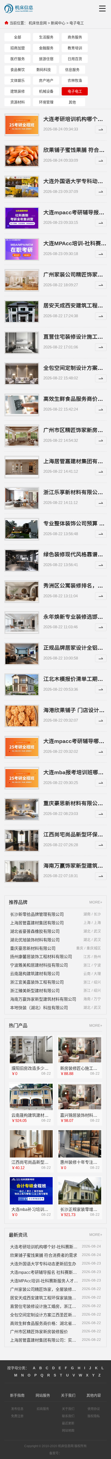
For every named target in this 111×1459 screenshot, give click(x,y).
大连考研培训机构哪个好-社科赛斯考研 (44, 1246)
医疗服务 (17, 59)
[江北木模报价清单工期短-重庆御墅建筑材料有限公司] (21, 684)
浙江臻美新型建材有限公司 (35, 990)
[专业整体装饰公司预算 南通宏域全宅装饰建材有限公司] (21, 529)
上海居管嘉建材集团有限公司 (37, 922)
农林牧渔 (75, 80)
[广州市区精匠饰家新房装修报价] (21, 436)
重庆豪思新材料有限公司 (33, 948)
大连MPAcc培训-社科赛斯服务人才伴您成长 (44, 1280)
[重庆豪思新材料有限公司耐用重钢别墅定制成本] (21, 809)
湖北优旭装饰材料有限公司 (35, 940)
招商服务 (43, 1409)
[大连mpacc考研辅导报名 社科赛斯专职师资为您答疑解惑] (21, 218)
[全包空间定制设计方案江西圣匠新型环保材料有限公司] (21, 373)
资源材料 (17, 102)
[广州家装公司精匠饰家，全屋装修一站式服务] (21, 280)
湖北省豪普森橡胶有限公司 (35, 931)
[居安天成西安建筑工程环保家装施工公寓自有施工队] (21, 311)
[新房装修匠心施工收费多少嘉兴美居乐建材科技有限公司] (79, 1050)
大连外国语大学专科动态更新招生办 (43, 1263)
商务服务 (75, 37)
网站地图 (68, 1430)
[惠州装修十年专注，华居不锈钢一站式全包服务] (79, 1144)
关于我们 (68, 1409)
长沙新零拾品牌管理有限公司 (37, 914)
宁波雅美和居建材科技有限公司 (39, 965)
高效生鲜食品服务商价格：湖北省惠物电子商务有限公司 (44, 1323)
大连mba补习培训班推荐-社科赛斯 (42, 1209)
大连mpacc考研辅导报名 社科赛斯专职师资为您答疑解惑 (44, 1272)
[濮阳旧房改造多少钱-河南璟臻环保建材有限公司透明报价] (31, 1050)
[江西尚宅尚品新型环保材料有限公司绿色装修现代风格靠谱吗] (21, 840)
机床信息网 (38, 23)
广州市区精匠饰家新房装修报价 (39, 1331)
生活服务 (46, 37)
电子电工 (76, 23)
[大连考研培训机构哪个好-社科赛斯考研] (21, 125)
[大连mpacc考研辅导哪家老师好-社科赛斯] (21, 747)
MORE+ (95, 902)
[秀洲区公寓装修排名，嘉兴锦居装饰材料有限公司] (21, 591)
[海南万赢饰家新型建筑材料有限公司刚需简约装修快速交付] (21, 871)
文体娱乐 (17, 80)
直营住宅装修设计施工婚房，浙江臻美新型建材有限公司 (44, 1306)
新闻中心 (58, 23)
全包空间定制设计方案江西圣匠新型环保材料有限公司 (44, 1315)
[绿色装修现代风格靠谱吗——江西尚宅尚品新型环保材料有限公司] (21, 560)
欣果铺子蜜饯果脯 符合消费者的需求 (43, 1255)
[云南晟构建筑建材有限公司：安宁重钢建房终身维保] (31, 1097)
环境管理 (46, 102)
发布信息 (17, 1409)
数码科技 (43, 70)
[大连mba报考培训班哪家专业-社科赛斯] (21, 778)
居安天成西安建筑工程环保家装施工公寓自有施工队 (44, 1297)
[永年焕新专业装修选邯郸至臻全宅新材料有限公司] (21, 622)
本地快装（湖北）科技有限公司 (39, 1007)
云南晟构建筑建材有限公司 (35, 973)
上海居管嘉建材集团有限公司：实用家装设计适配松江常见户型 (44, 1340)
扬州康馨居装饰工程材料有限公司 (41, 956)
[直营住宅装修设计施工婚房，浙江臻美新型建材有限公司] (21, 342)
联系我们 (68, 1416)
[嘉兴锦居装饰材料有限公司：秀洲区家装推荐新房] (79, 1097)
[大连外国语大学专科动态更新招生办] (21, 187)
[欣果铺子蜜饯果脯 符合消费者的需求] (21, 156)
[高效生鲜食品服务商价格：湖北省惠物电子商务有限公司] (21, 405)
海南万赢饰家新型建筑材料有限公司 (43, 999)
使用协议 (94, 1409)
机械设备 (46, 91)
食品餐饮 (17, 70)
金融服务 (46, 48)
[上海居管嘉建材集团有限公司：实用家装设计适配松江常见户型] (21, 467)
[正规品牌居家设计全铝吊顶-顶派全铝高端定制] (21, 653)
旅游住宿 (46, 59)
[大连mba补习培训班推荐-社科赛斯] (31, 1191)
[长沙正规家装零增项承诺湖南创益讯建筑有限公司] (79, 1191)
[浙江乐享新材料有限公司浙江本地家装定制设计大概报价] (21, 498)
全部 (17, 37)
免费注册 (17, 1416)
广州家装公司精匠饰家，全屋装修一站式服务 (44, 1289)
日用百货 (75, 59)
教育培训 (75, 48)
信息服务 (72, 70)
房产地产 (46, 80)
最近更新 (68, 1423)
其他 (72, 102)
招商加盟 (17, 48)
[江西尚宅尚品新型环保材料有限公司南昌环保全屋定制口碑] (31, 1143)
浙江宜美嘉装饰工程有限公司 (37, 982)
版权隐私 (94, 1416)
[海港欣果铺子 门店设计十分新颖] (21, 716)
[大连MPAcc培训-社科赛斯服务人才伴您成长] (21, 249)
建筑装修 (17, 91)
